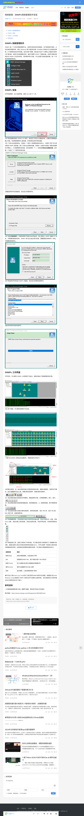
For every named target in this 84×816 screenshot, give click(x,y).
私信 (75, 98)
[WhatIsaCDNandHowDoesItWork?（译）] (13, 679)
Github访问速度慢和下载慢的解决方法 (19, 690)
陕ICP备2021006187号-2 (53, 811)
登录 (68, 7)
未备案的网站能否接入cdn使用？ (70, 69)
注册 (72, 7)
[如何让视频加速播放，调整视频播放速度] (13, 747)
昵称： (9, 790)
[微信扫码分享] (44, 813)
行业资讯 (29, 18)
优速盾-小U (8, 18)
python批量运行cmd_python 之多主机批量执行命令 (24, 648)
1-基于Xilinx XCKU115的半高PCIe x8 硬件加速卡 (39, 759)
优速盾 (27, 7)
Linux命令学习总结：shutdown (70, 114)
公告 (17, 7)
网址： (43, 790)
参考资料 (10, 38)
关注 (67, 98)
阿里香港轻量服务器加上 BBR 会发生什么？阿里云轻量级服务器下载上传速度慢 (70, 125)
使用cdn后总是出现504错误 (69, 66)
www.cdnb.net (19, 2)
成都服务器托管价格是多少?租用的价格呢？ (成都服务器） (26, 704)
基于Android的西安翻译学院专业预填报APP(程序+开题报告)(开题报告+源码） (70, 119)
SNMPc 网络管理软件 (14, 30)
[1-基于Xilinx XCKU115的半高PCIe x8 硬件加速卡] (13, 761)
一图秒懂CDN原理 (29, 634)
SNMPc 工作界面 (13, 36)
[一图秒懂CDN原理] (13, 637)
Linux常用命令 (66, 111)
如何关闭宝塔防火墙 (67, 59)
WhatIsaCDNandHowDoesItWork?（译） (38, 676)
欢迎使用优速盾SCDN (68, 56)
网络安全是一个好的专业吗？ (15, 662)
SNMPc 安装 (11, 33)
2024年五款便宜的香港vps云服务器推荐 (20, 730)
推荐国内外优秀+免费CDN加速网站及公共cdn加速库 (24, 717)
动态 (32, 7)
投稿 (78, 7)
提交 (53, 793)
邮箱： (26, 790)
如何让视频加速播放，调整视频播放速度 (37, 743)
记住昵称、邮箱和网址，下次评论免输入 (17, 793)
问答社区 (21, 7)
